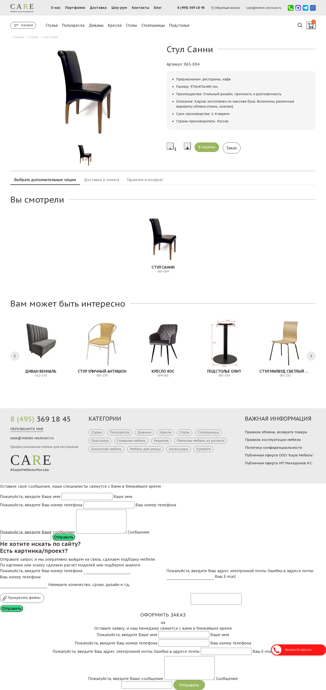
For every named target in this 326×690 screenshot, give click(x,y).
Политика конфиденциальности (273, 447)
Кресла (114, 25)
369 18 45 (40, 419)
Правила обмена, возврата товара (276, 432)
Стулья (52, 25)
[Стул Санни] (163, 239)
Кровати (203, 449)
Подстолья (179, 25)
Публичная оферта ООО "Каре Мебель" (279, 455)
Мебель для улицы (145, 449)
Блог (158, 7)
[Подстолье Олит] (224, 343)
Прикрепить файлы (23, 598)
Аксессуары (178, 449)
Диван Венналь (40, 371)
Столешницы (153, 25)
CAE (31, 460)
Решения (161, 441)
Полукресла (73, 25)
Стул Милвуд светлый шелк (287, 371)
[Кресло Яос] (163, 343)
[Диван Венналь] (41, 343)
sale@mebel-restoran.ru (32, 438)
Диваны (96, 25)
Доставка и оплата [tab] (101, 179)
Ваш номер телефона (156, 504)
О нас (55, 7)
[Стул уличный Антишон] (102, 343)
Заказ (231, 148)
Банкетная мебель (106, 449)
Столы (131, 25)
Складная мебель (131, 441)
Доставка (98, 7)
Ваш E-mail (225, 576)
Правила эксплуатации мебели (273, 439)
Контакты (140, 7)
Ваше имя (123, 496)
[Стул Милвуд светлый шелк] (285, 343)
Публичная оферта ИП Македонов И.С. (279, 463)
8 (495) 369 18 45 (191, 7)
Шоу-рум (119, 7)
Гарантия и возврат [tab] (145, 179)
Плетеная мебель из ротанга (200, 441)
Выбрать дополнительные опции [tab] (45, 179)
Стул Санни (163, 267)
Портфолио (75, 7)
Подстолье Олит (224, 371)
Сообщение (139, 532)
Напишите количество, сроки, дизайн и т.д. (89, 584)
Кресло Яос (163, 371)
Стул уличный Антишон (102, 371)
